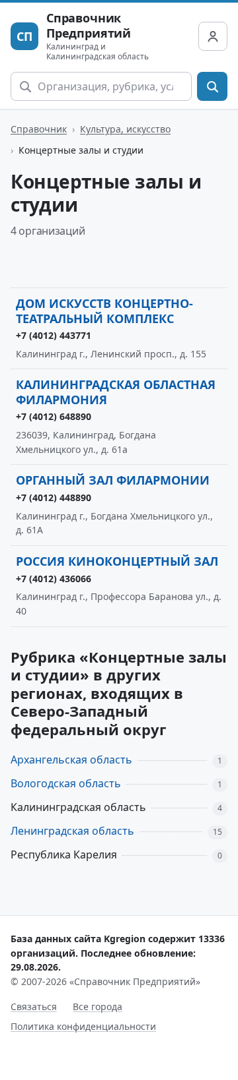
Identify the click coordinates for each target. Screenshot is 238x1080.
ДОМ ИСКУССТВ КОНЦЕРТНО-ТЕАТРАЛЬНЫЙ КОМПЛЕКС (104, 310)
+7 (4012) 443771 (53, 335)
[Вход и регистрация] (212, 36)
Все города (97, 1006)
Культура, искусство (125, 129)
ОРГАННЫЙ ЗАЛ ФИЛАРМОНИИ (113, 480)
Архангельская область (71, 759)
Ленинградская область (72, 831)
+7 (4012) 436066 (53, 578)
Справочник (39, 129)
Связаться (34, 1006)
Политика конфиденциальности (83, 1026)
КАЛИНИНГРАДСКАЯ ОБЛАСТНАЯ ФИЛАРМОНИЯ (116, 391)
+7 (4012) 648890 (53, 416)
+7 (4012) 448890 (53, 497)
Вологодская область (66, 783)
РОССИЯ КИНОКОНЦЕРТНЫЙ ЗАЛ (117, 561)
